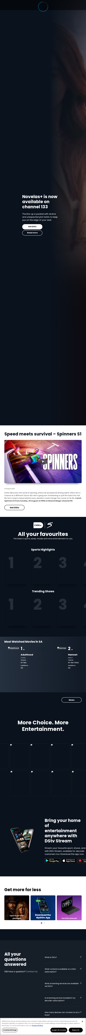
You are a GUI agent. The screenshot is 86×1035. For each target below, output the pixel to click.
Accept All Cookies (59, 1030)
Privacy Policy (37, 1025)
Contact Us (31, 971)
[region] (43, 1026)
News (71, 700)
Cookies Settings (9, 1030)
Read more (14, 232)
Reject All (75, 1030)
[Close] (82, 1021)
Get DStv (14, 226)
